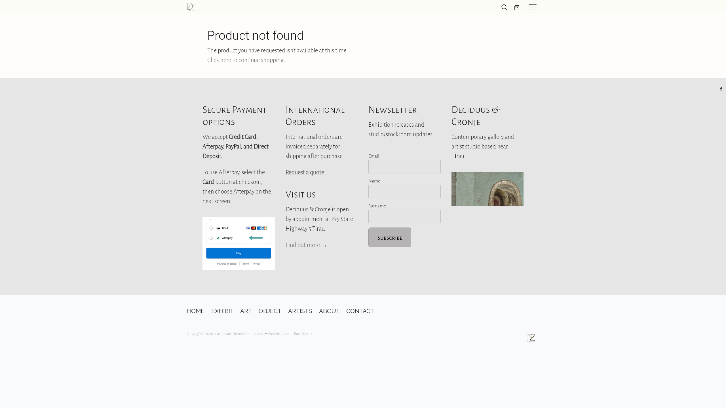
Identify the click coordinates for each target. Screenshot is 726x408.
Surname (377, 205)
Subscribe (389, 237)
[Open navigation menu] (532, 7)
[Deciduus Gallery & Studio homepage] (319, 7)
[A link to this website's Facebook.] (721, 89)
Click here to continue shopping (245, 60)
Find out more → (307, 245)
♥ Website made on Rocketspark (288, 333)
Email (373, 155)
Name (374, 180)
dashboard (223, 333)
